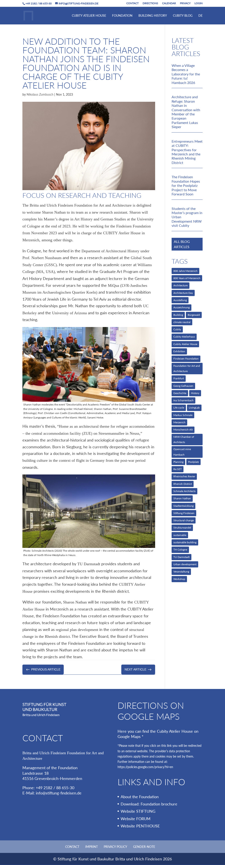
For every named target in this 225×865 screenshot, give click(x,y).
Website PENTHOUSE (140, 825)
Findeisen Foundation (186, 358)
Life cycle (178, 407)
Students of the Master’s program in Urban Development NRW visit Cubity (187, 217)
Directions (150, 3)
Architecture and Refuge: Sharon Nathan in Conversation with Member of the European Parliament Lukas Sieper (186, 112)
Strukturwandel (182, 527)
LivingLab (194, 407)
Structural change (183, 520)
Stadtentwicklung (183, 505)
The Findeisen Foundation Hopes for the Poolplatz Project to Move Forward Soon (186, 185)
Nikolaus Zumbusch (40, 94)
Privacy (185, 3)
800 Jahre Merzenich (185, 271)
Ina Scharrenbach (183, 400)
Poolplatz (193, 461)
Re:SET (177, 469)
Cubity (177, 329)
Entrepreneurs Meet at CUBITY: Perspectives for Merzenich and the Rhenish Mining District (187, 152)
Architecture (180, 285)
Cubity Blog (182, 15)
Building (178, 314)
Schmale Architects (184, 491)
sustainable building (184, 542)
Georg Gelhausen (183, 385)
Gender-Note (144, 847)
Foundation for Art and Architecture (186, 368)
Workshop (179, 579)
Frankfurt (178, 378)
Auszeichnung (181, 307)
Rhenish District (182, 483)
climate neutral (182, 322)
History (195, 393)
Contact (132, 3)
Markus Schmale (182, 415)
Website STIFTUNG (138, 811)
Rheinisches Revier (184, 476)
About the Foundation (140, 796)
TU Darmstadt (181, 557)
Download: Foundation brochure (149, 803)
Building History (152, 15)
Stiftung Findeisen (183, 513)
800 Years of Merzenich (186, 278)
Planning (178, 461)
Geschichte (179, 393)
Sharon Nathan (182, 498)
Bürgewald (194, 314)
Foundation (122, 15)
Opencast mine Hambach (182, 451)
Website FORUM (136, 818)
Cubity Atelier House (89, 15)
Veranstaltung (181, 571)
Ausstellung (180, 300)
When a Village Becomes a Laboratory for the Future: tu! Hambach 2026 (186, 74)
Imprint (91, 847)
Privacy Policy (115, 847)
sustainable (179, 535)
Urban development (184, 564)
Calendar (169, 3)
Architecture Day (183, 292)
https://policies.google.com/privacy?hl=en (145, 767)
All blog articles (182, 244)
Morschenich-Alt (183, 429)
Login (198, 3)
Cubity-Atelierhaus (184, 336)
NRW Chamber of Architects (183, 439)
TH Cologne (180, 549)
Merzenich (179, 422)
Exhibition (179, 351)
